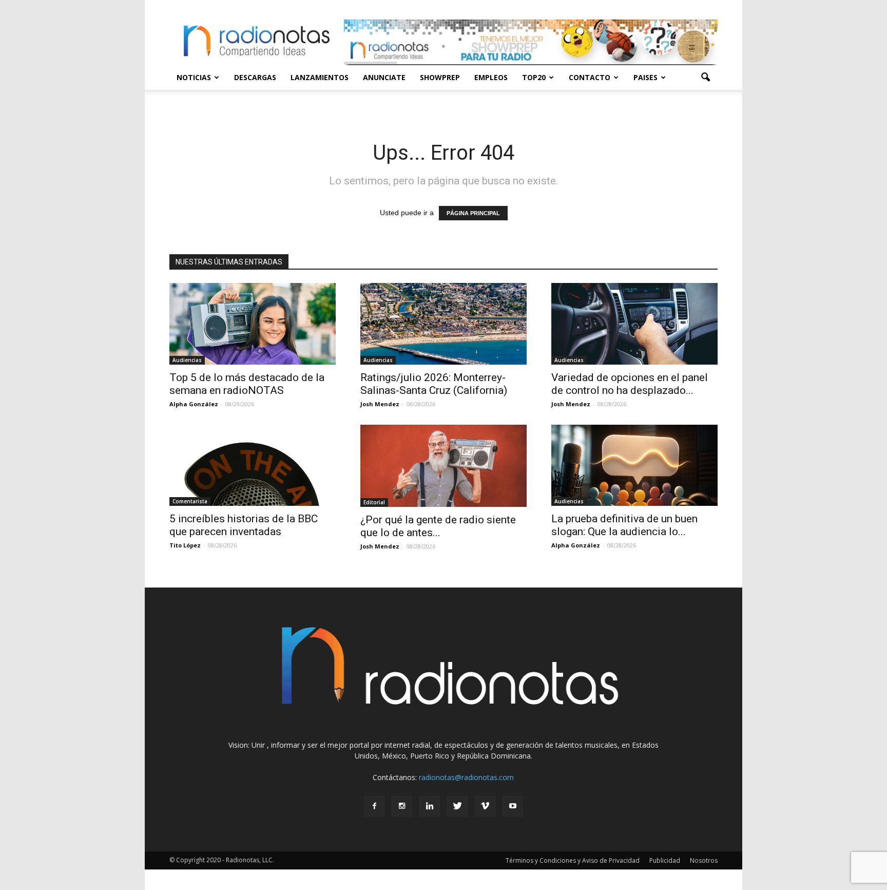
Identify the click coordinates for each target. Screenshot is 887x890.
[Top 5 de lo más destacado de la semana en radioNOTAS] (252, 324)
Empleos (491, 77)
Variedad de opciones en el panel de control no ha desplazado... (629, 383)
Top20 (534, 77)
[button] (705, 77)
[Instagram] (402, 806)
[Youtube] (513, 806)
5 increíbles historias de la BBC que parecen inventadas (243, 525)
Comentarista (189, 501)
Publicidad (664, 860)
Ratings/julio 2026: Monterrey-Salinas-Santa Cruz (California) (433, 383)
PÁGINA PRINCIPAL (473, 213)
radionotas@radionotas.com (466, 777)
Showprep (440, 77)
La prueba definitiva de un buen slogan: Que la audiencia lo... (624, 525)
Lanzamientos (320, 77)
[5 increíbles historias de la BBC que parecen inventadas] (252, 465)
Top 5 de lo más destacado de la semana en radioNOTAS (246, 383)
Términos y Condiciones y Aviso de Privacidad (573, 860)
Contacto (589, 77)
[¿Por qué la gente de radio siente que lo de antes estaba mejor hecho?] (443, 466)
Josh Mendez (379, 404)
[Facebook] (374, 806)
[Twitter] (457, 806)
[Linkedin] (429, 806)
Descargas (255, 77)
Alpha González (193, 404)
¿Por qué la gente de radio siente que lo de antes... (438, 526)
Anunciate (384, 77)
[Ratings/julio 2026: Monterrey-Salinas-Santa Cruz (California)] (443, 324)
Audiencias (187, 360)
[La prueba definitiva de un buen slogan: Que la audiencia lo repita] (634, 465)
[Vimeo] (485, 806)
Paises (645, 77)
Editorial (374, 502)
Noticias (194, 77)
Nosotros (704, 860)
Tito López (185, 545)
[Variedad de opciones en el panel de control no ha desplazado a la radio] (634, 324)
